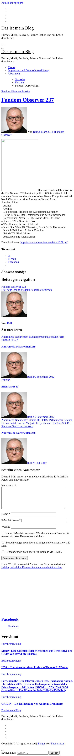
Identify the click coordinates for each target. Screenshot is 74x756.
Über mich (14, 73)
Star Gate (6, 426)
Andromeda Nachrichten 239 (18, 346)
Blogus (41, 743)
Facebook (9, 619)
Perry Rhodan (44, 423)
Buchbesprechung (39, 336)
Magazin (31, 423)
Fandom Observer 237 (27, 100)
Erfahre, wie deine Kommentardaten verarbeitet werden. (31, 567)
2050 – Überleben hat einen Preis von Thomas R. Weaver (34, 667)
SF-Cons (57, 423)
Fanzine (26, 91)
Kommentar (8, 485)
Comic (33, 420)
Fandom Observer (11, 91)
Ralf (35, 131)
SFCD (14, 339)
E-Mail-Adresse (11, 520)
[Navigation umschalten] (2, 48)
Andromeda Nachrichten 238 (18, 432)
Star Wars (28, 426)
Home (11, 67)
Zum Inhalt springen (12, 2)
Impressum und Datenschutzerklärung (28, 70)
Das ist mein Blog (17, 28)
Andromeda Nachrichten (15, 336)
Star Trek (17, 426)
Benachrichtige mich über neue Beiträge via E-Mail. (34, 551)
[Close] (2, 750)
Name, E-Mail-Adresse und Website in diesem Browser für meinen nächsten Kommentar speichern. (35, 535)
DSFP (40, 420)
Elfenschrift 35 (9, 386)
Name (5, 513)
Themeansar (57, 743)
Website (5, 526)
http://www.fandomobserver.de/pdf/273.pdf (43, 242)
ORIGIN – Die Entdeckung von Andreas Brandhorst (32, 703)
